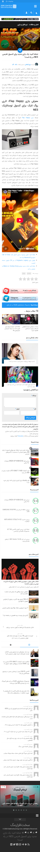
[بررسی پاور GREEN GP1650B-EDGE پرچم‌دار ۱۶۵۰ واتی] (35, 462)
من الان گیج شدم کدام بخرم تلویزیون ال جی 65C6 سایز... (18, 709)
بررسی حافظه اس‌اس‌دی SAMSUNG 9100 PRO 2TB (16, 511)
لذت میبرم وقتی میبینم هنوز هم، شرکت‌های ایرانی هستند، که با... (16, 718)
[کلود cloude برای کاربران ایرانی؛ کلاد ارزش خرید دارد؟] (35, 482)
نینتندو (29, 273)
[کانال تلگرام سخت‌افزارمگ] (23, 844)
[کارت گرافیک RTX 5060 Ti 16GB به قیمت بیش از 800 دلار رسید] (35, 472)
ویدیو (24, 273)
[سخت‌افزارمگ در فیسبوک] (17, 844)
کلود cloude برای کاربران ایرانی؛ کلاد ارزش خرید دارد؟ (16, 481)
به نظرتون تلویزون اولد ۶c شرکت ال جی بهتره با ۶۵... (18, 725)
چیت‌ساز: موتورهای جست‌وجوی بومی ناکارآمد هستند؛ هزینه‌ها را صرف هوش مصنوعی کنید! (17, 653)
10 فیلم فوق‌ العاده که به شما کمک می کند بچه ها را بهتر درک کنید (21, 386)
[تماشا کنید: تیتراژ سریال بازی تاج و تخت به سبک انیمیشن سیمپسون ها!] (11, 319)
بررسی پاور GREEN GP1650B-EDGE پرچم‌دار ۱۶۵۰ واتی (16, 462)
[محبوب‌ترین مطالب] (10, 645)
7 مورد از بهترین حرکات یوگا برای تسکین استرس (15, 608)
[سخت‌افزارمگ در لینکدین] (11, 844)
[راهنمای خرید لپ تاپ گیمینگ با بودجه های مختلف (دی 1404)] (20, 796)
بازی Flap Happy (28, 118)
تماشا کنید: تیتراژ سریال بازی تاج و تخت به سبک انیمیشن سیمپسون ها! (12, 329)
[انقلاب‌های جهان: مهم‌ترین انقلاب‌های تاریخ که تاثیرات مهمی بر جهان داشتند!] (20, 569)
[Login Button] (26, 12)
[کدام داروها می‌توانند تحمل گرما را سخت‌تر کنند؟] (20, 353)
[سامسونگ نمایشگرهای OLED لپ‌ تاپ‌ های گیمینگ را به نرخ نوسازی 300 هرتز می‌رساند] (34, 682)
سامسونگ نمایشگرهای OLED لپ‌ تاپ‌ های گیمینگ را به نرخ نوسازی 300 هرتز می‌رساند (18, 306)
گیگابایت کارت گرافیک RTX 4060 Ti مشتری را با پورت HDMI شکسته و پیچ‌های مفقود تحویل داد (16, 663)
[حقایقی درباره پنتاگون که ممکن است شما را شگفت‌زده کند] (34, 593)
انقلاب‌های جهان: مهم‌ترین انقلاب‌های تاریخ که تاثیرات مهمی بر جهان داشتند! (21, 582)
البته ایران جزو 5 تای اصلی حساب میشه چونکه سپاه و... (17, 753)
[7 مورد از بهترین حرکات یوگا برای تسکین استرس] (34, 608)
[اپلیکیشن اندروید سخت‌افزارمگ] (26, 844)
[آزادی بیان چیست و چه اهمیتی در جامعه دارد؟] (34, 615)
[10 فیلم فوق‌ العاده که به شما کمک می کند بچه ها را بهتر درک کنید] (20, 376)
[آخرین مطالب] (29, 645)
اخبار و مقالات (34, 24)
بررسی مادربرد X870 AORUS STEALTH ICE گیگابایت (16, 520)
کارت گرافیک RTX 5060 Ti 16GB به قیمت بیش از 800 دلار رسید (15, 472)
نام (34, 409)
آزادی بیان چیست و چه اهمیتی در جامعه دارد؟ (15, 615)
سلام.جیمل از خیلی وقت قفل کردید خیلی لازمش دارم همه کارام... (18, 768)
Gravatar (20, 436)
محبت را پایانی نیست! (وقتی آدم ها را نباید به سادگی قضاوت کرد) (30, 329)
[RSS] (28, 844)
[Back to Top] (20, 819)
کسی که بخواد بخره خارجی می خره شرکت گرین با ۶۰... (17, 732)
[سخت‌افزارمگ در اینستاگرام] (20, 844)
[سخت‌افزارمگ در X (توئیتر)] (14, 844)
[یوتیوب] (20, 291)
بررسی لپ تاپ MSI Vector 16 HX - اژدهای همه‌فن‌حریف (17, 540)
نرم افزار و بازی (22, 24)
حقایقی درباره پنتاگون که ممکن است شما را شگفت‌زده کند (16, 593)
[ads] (20, 19)
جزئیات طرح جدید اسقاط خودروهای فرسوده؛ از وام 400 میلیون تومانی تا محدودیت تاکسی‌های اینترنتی (15, 452)
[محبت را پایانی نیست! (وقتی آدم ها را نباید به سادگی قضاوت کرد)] (29, 319)
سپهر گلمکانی (28, 65)
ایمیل (17, 409)
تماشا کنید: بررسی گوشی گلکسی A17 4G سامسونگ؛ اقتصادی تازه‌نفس (18, 530)
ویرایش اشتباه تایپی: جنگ (25, 746)
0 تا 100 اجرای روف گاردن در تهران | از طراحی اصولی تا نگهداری (15, 600)
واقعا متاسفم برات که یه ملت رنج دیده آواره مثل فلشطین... (19, 739)
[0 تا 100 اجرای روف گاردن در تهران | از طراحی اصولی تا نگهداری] (34, 600)
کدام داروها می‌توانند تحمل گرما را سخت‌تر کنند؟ (22, 361)
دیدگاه (33, 396)
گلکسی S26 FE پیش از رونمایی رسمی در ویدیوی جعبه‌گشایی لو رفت (15, 672)
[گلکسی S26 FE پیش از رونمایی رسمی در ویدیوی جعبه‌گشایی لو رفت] (34, 673)
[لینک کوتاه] (13, 65)
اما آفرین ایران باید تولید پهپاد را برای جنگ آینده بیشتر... (17, 760)
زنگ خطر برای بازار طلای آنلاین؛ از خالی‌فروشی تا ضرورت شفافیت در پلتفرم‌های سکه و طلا (16, 692)
